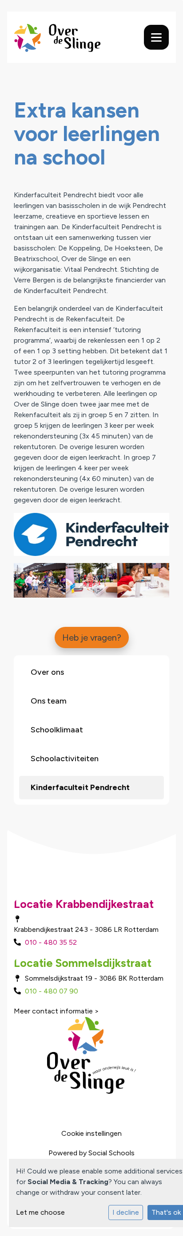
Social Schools (111, 1153)
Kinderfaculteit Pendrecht (80, 787)
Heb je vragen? (91, 637)
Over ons (47, 672)
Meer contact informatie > (56, 1011)
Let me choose (40, 1212)
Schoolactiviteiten (65, 758)
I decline (125, 1212)
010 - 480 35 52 (51, 942)
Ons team (49, 701)
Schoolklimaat (57, 730)
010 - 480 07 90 (51, 991)
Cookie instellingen (91, 1133)
